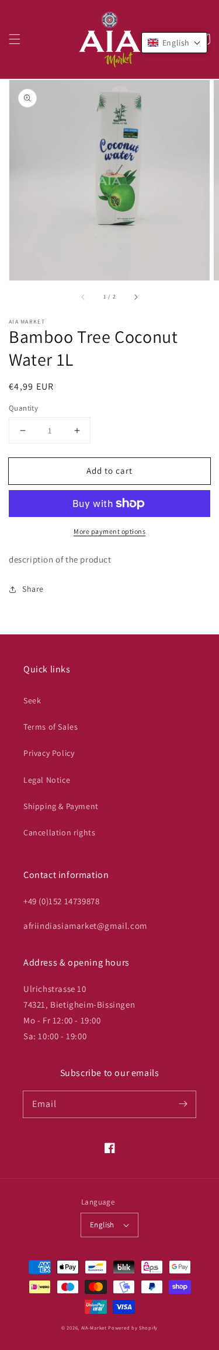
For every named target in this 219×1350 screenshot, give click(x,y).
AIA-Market (94, 1327)
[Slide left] (83, 297)
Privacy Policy (48, 753)
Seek (32, 700)
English (102, 1225)
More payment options (109, 531)
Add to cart (109, 470)
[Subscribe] (183, 1104)
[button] (14, 39)
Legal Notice (46, 780)
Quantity (23, 408)
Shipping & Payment (61, 806)
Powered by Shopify (133, 1327)
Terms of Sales (50, 726)
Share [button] (33, 589)
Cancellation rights (59, 832)
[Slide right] (135, 297)
